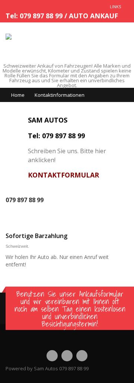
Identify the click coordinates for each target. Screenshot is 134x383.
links (115, 6)
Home (18, 95)
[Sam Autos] (21, 37)
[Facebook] (52, 355)
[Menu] (121, 43)
